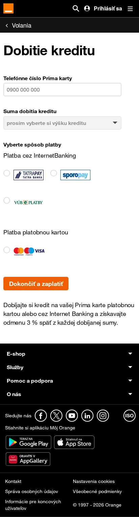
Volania (21, 25)
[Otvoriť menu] (130, 8)
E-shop (16, 353)
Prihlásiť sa (108, 8)
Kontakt (13, 481)
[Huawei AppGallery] (28, 458)
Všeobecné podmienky (97, 491)
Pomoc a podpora (30, 380)
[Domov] (8, 8)
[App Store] (74, 442)
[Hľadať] (76, 8)
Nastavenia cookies (94, 481)
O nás (14, 394)
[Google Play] (29, 442)
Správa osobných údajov (31, 491)
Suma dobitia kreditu (29, 111)
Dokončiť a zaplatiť (36, 283)
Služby (15, 367)
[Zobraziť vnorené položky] (82, 353)
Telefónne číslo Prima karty (37, 78)
